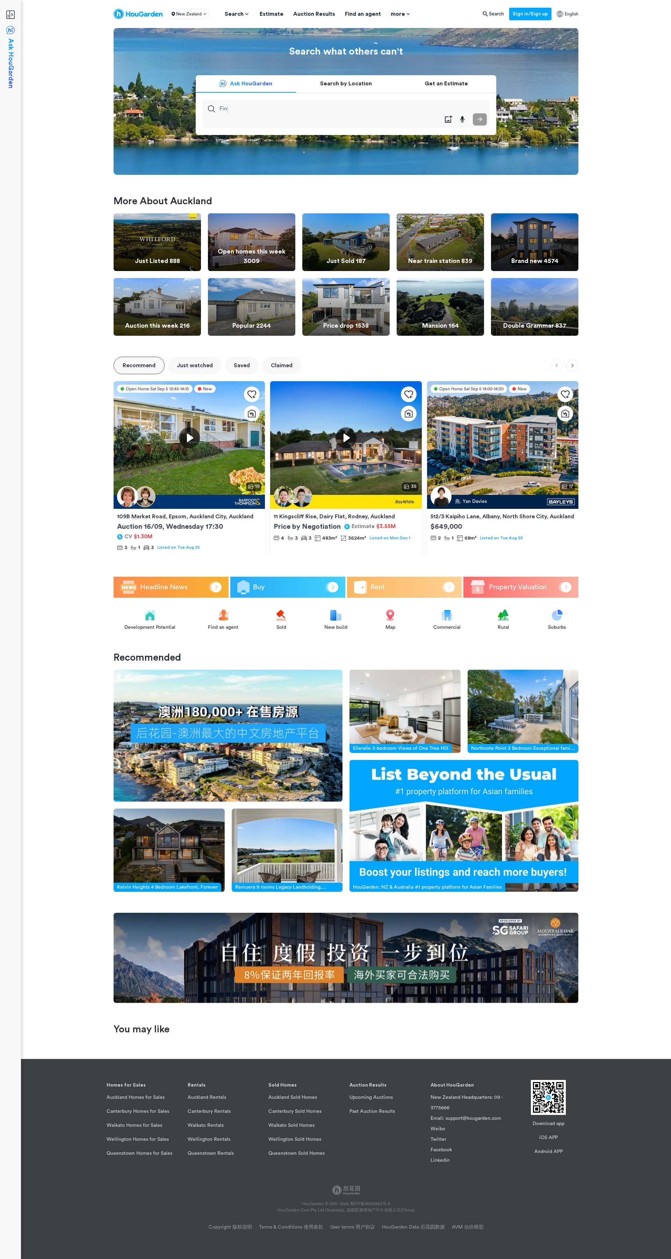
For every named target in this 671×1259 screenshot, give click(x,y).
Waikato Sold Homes (291, 1125)
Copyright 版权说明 (230, 1227)
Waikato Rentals (206, 1125)
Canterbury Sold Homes (295, 1111)
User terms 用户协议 (352, 1227)
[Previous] (556, 366)
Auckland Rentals (207, 1097)
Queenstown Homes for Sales (139, 1153)
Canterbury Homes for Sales (138, 1111)
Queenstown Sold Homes (296, 1153)
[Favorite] (252, 394)
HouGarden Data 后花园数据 (413, 1227)
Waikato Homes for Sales (134, 1125)
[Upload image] (448, 119)
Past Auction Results (372, 1111)
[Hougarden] (138, 14)
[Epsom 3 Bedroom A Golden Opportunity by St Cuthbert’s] (189, 502)
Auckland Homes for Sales (136, 1097)
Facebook (441, 1149)
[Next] (572, 366)
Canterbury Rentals (209, 1111)
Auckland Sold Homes (292, 1097)
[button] (188, 14)
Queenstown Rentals (211, 1153)
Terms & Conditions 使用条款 (291, 1227)
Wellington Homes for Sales (138, 1139)
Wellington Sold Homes (294, 1139)
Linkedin (440, 1160)
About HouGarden (452, 1085)
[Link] (228, 736)
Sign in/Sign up (530, 14)
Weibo (438, 1128)
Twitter (438, 1139)
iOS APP (548, 1137)
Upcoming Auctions (371, 1097)
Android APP (548, 1151)
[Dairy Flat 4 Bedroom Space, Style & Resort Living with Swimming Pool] (346, 502)
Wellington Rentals (209, 1139)
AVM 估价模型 (468, 1227)
